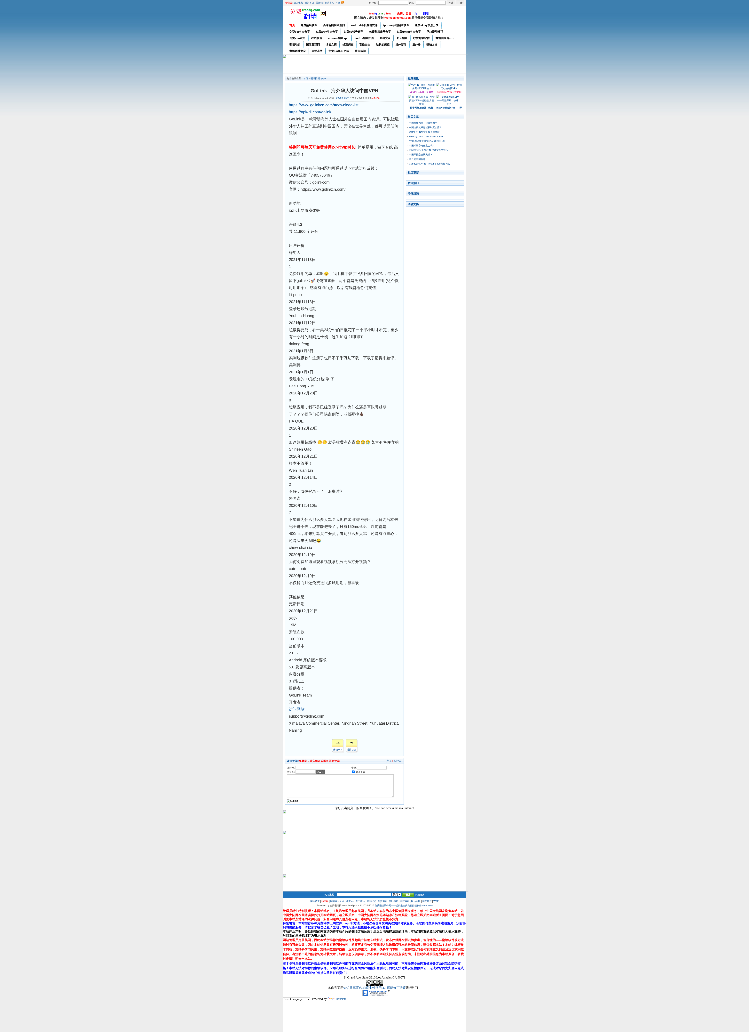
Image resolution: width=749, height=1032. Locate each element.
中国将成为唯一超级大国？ (423, 123)
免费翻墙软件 (309, 25)
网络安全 (385, 38)
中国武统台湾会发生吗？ (422, 145)
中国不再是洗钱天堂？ (420, 154)
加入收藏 (298, 2)
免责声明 (382, 901)
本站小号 (317, 50)
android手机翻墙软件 (364, 25)
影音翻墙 (402, 38)
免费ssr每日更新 (338, 50)
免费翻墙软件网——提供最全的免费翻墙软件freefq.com (404, 905)
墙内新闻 (360, 50)
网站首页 (315, 901)
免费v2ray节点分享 (426, 25)
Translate (340, 999)
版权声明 (404, 901)
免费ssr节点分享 (299, 31)
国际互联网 (313, 44)
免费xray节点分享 (327, 31)
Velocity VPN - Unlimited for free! (426, 136)
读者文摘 (331, 44)
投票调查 (348, 44)
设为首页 (309, 2)
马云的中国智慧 (417, 159)
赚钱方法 (431, 44)
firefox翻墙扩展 (364, 38)
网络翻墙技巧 (435, 31)
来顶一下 (338, 749)
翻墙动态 (294, 44)
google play (342, 97)
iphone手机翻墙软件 (396, 25)
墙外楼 (416, 44)
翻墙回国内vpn (445, 38)
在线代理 (316, 38)
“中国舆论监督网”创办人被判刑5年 (427, 141)
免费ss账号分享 (353, 31)
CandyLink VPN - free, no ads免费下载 (429, 163)
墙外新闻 (401, 44)
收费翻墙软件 (421, 38)
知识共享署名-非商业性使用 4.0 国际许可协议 (374, 987)
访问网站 (296, 709)
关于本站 (360, 901)
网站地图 (416, 901)
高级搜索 (419, 894)
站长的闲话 (383, 44)
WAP (436, 901)
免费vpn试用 (297, 38)
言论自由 (364, 44)
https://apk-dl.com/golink (310, 112)
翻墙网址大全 (297, 50)
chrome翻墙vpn (338, 38)
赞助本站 (329, 2)
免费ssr (350, 901)
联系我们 (371, 901)
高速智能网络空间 (334, 25)
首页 (292, 25)
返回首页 (351, 749)
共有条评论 (394, 760)
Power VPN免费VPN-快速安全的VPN (428, 150)
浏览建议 (427, 901)
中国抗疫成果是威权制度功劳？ (425, 127)
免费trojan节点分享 (409, 31)
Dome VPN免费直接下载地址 (424, 132)
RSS (338, 2)
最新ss (319, 2)
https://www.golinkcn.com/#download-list (324, 105)
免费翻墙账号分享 (380, 31)
